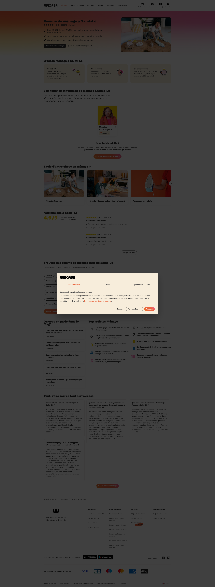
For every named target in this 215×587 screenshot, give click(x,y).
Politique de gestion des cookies (97, 301)
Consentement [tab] (74, 285)
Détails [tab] (107, 285)
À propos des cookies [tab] (141, 285)
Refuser (120, 309)
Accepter (149, 309)
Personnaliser (133, 309)
